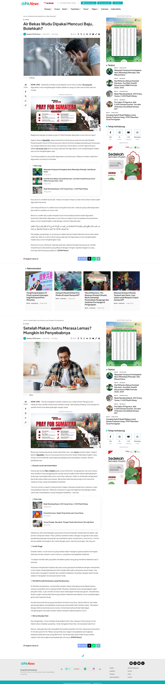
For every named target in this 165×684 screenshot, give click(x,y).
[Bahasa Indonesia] (45, 3)
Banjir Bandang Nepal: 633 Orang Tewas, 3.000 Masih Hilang (66, 189)
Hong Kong (122, 67)
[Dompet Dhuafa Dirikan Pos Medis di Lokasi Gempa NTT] (68, 280)
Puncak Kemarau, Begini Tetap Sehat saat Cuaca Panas (63, 513)
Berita (116, 67)
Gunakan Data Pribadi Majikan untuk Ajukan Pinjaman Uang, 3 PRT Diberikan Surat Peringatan (122, 117)
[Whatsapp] (143, 663)
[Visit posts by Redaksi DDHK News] (24, 34)
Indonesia (122, 78)
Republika (46, 140)
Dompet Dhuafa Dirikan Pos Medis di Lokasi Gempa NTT (68, 294)
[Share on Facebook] (78, 34)
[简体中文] (52, 3)
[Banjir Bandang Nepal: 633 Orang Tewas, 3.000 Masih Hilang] (37, 190)
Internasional (123, 91)
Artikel (27, 19)
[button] (96, 34)
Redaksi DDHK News (34, 34)
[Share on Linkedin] (87, 34)
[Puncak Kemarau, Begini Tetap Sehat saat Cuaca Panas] (37, 514)
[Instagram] (119, 134)
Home (25, 16)
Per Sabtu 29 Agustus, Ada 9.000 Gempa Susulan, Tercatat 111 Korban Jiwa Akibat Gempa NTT (127, 105)
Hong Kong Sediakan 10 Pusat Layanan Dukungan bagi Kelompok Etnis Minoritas (37, 296)
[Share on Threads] (90, 34)
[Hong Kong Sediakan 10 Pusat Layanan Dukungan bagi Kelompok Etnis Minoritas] (38, 280)
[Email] (93, 34)
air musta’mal (41, 148)
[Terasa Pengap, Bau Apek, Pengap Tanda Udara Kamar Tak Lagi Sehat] (37, 523)
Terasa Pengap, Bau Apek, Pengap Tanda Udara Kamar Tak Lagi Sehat (69, 522)
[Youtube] (128, 134)
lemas (76, 452)
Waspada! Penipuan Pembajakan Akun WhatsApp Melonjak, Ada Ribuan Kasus (127, 72)
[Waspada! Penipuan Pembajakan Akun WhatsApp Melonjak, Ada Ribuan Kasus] (37, 172)
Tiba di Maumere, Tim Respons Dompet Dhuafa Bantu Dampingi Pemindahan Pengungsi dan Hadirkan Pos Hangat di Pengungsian (97, 299)
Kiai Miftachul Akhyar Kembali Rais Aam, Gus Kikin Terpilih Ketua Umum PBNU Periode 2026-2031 (126, 84)
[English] (47, 3)
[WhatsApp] (137, 134)
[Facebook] (110, 134)
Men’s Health (50, 471)
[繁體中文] (50, 3)
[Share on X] (81, 34)
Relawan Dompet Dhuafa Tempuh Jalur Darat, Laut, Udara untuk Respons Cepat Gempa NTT (126, 296)
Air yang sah (87, 85)
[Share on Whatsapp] (84, 34)
